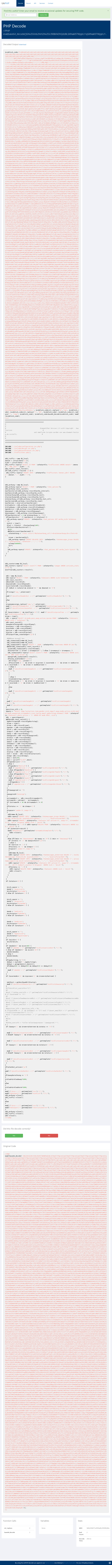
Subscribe (43, 15)
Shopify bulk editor (70, 1563)
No (49, 1136)
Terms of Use (49, 1563)
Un (5, 3)
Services (42, 3)
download (22, 45)
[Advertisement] (99, 74)
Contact (50, 3)
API (35, 3)
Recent (28, 3)
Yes (14, 1136)
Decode (20, 3)
